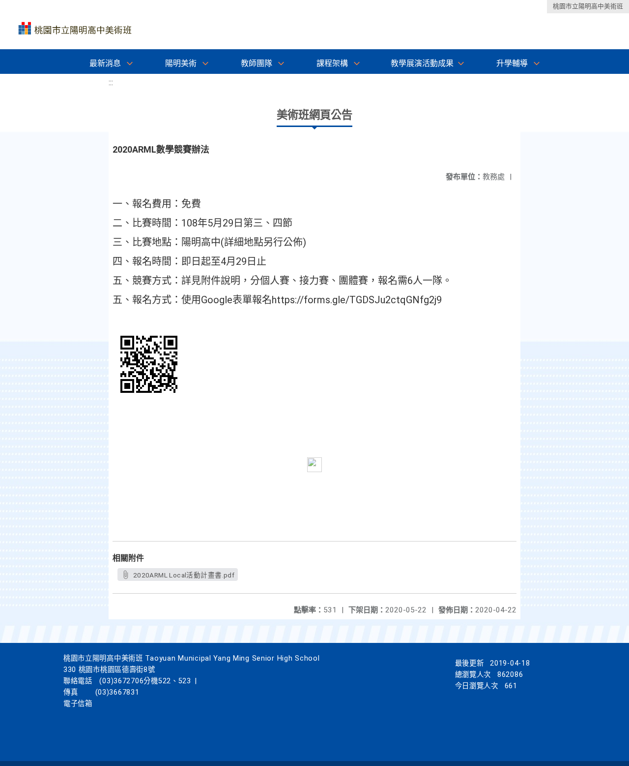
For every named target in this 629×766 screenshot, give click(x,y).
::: (111, 82)
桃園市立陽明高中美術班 (588, 6)
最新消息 (105, 63)
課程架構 (332, 63)
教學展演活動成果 (422, 63)
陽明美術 (181, 63)
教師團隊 (256, 63)
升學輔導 (512, 63)
